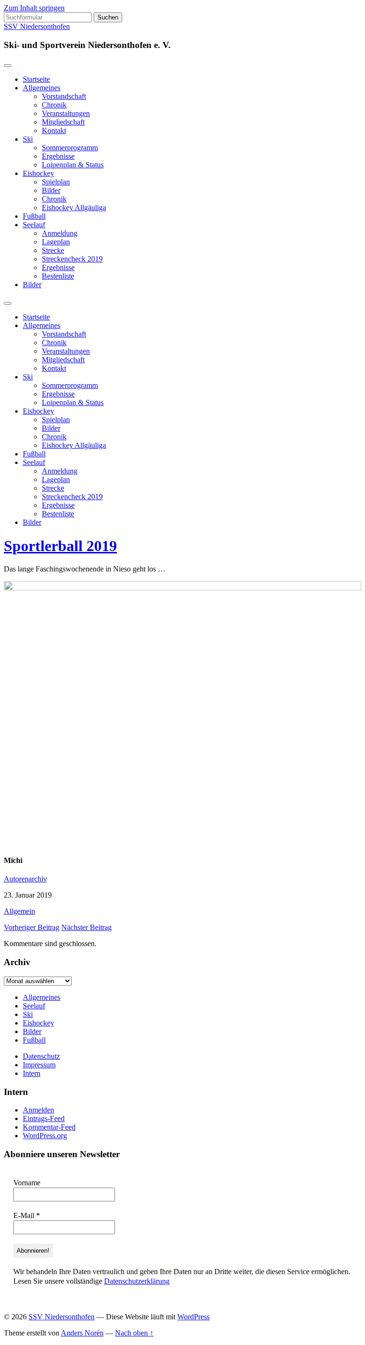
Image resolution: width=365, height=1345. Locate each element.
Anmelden (38, 1110)
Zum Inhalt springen (34, 8)
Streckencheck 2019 (72, 259)
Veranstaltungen (66, 113)
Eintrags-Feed (44, 1118)
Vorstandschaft (64, 96)
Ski (28, 139)
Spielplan (56, 182)
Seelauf (34, 225)
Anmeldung (59, 233)
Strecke (53, 250)
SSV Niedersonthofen (37, 26)
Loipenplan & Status (73, 165)
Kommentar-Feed (49, 1127)
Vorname (26, 1183)
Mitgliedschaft (63, 122)
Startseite (36, 79)
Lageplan (56, 242)
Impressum (39, 1065)
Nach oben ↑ (134, 1333)
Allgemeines (41, 88)
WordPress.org (45, 1136)
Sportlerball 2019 (60, 545)
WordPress (193, 1317)
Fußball (34, 216)
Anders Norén (82, 1333)
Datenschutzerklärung (137, 1281)
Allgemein (19, 911)
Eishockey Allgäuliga (74, 207)
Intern (31, 1073)
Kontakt (54, 130)
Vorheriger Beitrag (31, 927)
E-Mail (26, 1215)
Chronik (54, 105)
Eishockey (38, 173)
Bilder (51, 190)
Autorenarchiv (25, 879)
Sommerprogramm (70, 148)
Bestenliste (58, 276)
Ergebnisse (58, 156)
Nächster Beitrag (86, 927)
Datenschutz (41, 1056)
